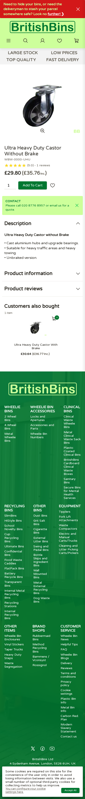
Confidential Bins (13, 553)
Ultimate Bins (14, 546)
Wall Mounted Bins (40, 574)
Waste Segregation (13, 664)
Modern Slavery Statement (68, 728)
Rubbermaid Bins (41, 637)
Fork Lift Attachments (68, 518)
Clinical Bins (72, 409)
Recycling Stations (11, 604)
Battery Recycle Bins (13, 575)
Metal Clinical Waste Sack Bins (72, 437)
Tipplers (64, 512)
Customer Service (71, 628)
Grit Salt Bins (39, 522)
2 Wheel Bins (10, 418)
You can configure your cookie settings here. (25, 790)
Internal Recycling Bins (11, 614)
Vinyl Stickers (14, 644)
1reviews (43, 165)
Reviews (66, 668)
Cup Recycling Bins (11, 537)
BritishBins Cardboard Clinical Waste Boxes (71, 467)
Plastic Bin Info (68, 700)
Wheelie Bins (12, 409)
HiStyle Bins (13, 520)
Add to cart (32, 185)
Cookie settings (66, 692)
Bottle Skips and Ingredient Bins (40, 560)
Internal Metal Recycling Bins (14, 594)
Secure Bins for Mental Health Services (72, 493)
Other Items (10, 628)
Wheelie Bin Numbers (38, 435)
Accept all (70, 790)
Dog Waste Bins (41, 599)
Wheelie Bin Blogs (69, 656)
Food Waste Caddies (13, 561)
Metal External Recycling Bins (40, 588)
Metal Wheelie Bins (10, 437)
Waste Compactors (68, 527)
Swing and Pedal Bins (41, 548)
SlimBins (10, 515)
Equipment (70, 506)
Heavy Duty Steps (13, 656)
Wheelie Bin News (69, 637)
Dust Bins (40, 515)
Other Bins (39, 508)
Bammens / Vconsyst (40, 658)
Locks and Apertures (37, 418)
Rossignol (39, 665)
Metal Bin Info (68, 709)
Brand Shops (38, 628)
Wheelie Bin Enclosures (12, 637)
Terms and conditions (68, 675)
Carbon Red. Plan (70, 717)
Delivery (66, 663)
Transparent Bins (13, 583)
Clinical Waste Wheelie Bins (69, 422)
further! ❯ (56, 14)
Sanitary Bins (70, 480)
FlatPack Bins (14, 568)
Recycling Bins (14, 508)
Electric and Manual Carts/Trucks (68, 537)
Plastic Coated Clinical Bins (72, 451)
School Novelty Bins (13, 527)
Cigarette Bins (40, 530)
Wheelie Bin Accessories (42, 409)
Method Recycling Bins (39, 648)
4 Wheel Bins (10, 426)
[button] (8, 40)
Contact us (69, 736)
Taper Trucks (13, 649)
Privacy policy (66, 683)
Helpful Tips (69, 644)
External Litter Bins (40, 539)
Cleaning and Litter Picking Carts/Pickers (68, 549)
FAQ (64, 649)
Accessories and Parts (42, 426)
